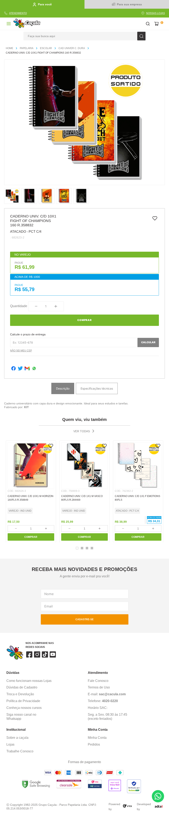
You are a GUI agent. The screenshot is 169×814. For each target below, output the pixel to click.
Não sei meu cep (21, 350)
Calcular (148, 342)
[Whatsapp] (34, 369)
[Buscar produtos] (141, 36)
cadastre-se (84, 619)
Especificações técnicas (97, 388)
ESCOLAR (46, 48)
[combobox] (84, 36)
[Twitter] (20, 369)
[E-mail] (27, 369)
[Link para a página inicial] (11, 48)
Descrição (62, 388)
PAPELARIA (26, 48)
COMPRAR (30, 536)
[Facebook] (13, 369)
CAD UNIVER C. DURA (72, 48)
